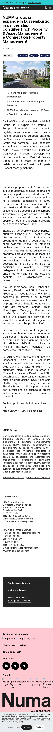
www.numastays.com (13, 477)
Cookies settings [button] (14, 727)
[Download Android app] (26, 638)
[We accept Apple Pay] (13, 683)
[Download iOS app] (8, 638)
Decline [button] (39, 727)
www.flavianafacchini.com (16, 551)
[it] (46, 7)
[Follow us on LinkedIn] (6, 666)
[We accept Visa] (32, 682)
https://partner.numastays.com (18, 521)
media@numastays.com (19, 601)
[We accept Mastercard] (23, 682)
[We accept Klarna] (39, 682)
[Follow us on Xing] (24, 666)
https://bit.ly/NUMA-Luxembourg (22, 410)
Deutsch (23, 55)
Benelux (7, 55)
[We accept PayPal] (5, 682)
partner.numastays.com (38, 477)
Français (45, 55)
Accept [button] (26, 727)
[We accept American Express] (48, 683)
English (34, 55)
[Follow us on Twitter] (15, 666)
